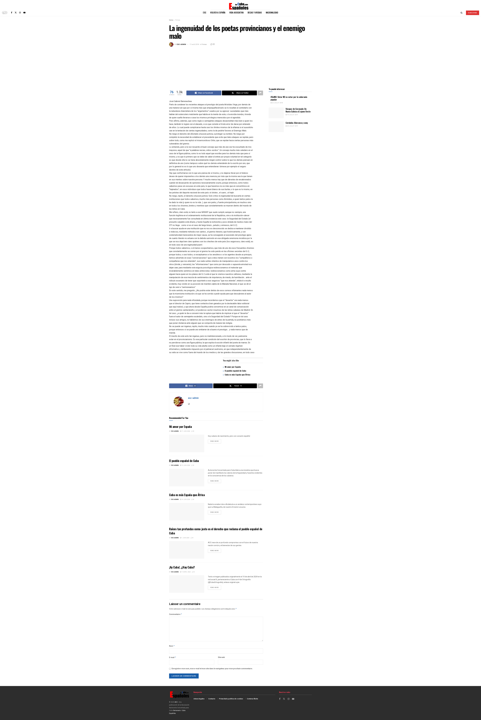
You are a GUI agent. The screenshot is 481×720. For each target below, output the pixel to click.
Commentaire (175, 614)
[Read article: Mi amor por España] (186, 443)
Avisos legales (199, 699)
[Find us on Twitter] (16, 12)
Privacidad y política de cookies (231, 699)
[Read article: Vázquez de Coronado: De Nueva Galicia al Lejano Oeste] (276, 112)
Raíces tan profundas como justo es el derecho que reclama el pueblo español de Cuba (215, 531)
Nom (172, 646)
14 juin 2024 (185, 499)
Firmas (177, 20)
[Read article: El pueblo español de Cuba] (186, 477)
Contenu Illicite (252, 699)
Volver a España (217, 12)
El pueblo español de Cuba (235, 370)
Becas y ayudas (255, 12)
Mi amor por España (233, 366)
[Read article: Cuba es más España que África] (186, 511)
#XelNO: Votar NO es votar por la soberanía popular (289, 98)
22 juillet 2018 (277, 103)
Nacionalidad (272, 12)
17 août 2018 (194, 44)
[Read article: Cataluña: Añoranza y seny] (276, 126)
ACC (176, 702)
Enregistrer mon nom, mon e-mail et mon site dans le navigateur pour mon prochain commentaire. (212, 668)
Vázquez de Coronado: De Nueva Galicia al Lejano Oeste (298, 110)
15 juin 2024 (185, 465)
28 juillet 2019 (292, 126)
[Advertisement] (240, 65)
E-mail (172, 657)
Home (171, 20)
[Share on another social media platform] (260, 93)
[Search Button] (461, 12)
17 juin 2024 (185, 431)
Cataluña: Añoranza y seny (297, 122)
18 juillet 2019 (292, 115)
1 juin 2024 (185, 538)
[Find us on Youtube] (24, 12)
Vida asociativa (236, 12)
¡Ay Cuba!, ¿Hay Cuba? (182, 567)
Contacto (211, 699)
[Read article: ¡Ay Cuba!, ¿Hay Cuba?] (186, 584)
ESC (204, 12)
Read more (215, 441)
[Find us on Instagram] (20, 12)
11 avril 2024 (186, 572)
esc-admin (181, 44)
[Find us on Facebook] (11, 12)
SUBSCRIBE (472, 13)
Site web (221, 657)
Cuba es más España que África (237, 374)
